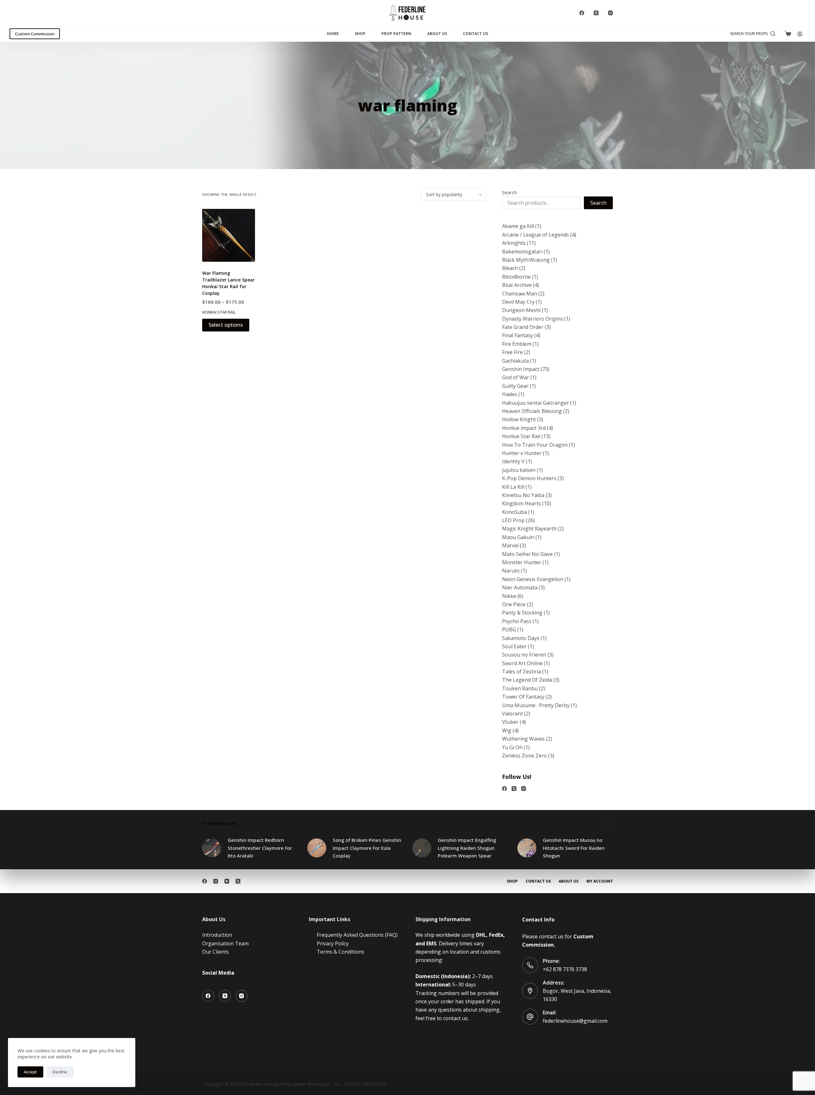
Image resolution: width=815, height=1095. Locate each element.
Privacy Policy (333, 943)
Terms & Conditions (340, 951)
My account (599, 881)
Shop (360, 33)
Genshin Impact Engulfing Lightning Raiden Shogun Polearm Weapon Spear (467, 848)
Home (333, 33)
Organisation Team (225, 943)
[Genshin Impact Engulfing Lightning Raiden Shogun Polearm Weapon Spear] (421, 847)
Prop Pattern (396, 33)
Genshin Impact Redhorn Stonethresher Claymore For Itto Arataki (260, 848)
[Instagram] (610, 13)
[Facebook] (581, 13)
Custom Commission (34, 34)
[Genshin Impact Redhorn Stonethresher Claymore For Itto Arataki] (211, 847)
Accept (30, 1072)
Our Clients (215, 951)
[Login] (799, 34)
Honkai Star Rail (219, 312)
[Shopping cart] (788, 34)
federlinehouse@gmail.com (575, 1020)
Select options (226, 324)
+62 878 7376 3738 (565, 969)
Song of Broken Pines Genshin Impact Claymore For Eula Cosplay (367, 848)
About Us (437, 33)
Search (509, 192)
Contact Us (475, 33)
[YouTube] (226, 881)
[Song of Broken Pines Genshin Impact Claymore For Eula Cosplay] (316, 847)
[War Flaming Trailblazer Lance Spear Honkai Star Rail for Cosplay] (228, 235)
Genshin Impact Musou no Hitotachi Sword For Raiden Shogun (574, 848)
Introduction (217, 934)
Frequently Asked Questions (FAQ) (357, 934)
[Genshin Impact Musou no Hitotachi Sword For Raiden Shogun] (526, 847)
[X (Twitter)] (596, 13)
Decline (60, 1072)
